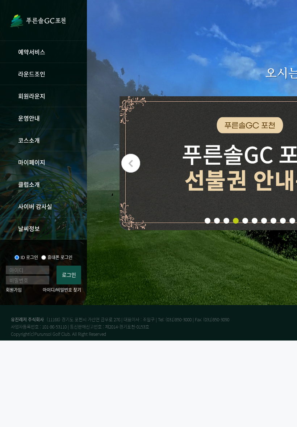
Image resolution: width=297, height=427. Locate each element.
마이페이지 (31, 162)
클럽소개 (29, 184)
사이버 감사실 (35, 206)
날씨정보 (29, 228)
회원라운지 (31, 96)
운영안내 (29, 118)
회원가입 (14, 290)
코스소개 (29, 140)
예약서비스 (31, 51)
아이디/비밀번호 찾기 (62, 290)
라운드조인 (31, 73)
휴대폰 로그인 (59, 257)
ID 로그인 (29, 257)
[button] (130, 163)
